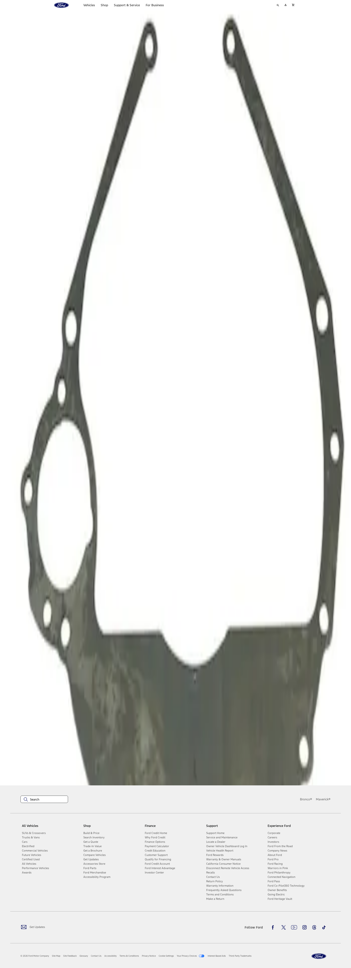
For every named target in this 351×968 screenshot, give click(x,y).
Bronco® (306, 799)
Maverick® (323, 799)
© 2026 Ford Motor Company (34, 956)
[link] (56, 956)
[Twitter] (283, 927)
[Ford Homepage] (319, 956)
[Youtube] (294, 927)
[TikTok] (324, 927)
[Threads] (314, 927)
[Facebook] (274, 927)
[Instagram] (304, 927)
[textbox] (44, 799)
